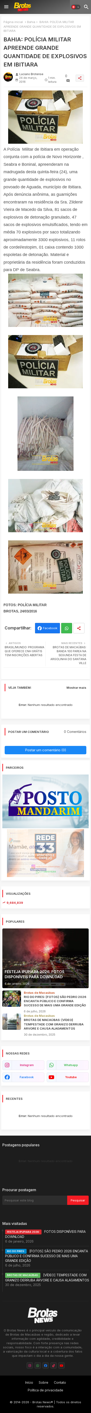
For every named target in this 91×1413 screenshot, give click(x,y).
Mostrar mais (76, 687)
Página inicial (13, 22)
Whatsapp (66, 628)
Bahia (31, 22)
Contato (60, 1382)
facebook (27, 1077)
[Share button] (78, 628)
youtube (71, 1077)
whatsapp (71, 1065)
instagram (27, 1065)
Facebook (50, 628)
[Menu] (6, 7)
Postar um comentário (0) (45, 750)
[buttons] (30, 1365)
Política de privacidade (45, 1390)
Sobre (43, 1382)
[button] (75, 7)
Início (29, 1382)
